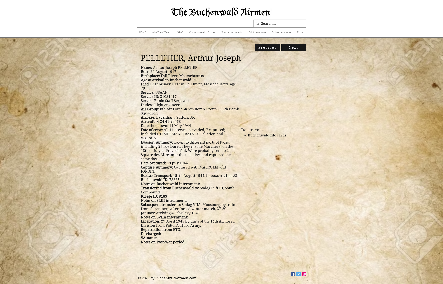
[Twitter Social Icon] (298, 274)
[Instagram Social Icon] (304, 274)
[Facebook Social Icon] (293, 274)
